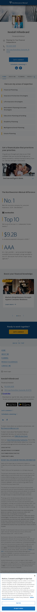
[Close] (35, 576)
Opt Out (18, 603)
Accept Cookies (18, 608)
